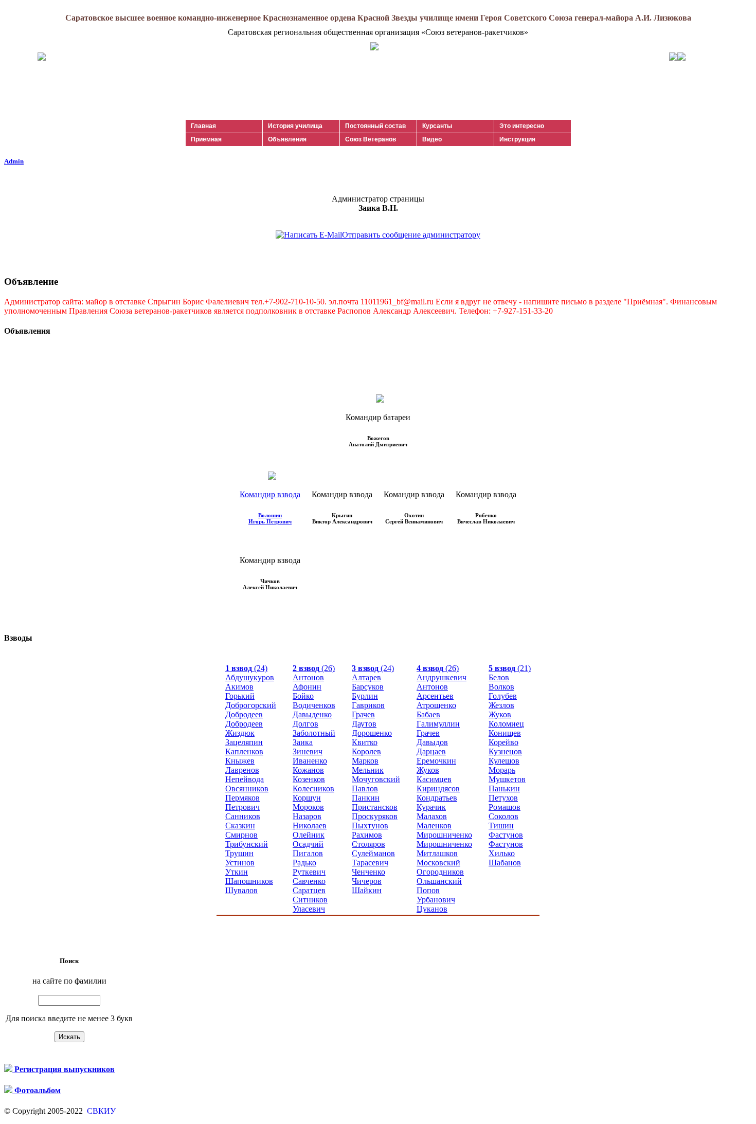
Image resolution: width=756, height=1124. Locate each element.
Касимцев (434, 779)
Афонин (307, 686)
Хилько (502, 853)
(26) (314, 668)
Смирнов (241, 834)
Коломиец (506, 723)
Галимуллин (438, 723)
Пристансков (375, 807)
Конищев (505, 733)
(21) (510, 668)
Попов (428, 890)
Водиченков (314, 705)
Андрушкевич (441, 677)
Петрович (242, 807)
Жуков (428, 770)
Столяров (368, 844)
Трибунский (246, 844)
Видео (432, 139)
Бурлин (365, 696)
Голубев (503, 696)
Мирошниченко (444, 834)
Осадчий (308, 844)
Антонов (308, 677)
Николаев (310, 825)
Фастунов (506, 834)
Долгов (305, 723)
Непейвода (244, 779)
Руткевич (309, 871)
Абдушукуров (249, 677)
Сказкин (240, 825)
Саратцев (309, 890)
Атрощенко (436, 705)
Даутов (364, 723)
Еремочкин (436, 760)
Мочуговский (376, 779)
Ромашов (504, 807)
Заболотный (314, 733)
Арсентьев (435, 696)
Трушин (239, 853)
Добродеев (244, 714)
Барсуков (368, 686)
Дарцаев (431, 751)
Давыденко (312, 714)
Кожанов (308, 770)
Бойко (303, 696)
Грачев (363, 714)
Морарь (502, 770)
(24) (246, 668)
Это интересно (521, 126)
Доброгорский (250, 705)
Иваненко (310, 760)
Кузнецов (505, 751)
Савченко (309, 881)
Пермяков (242, 797)
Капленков (244, 751)
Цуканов (432, 908)
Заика (303, 742)
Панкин (366, 797)
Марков (365, 760)
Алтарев (366, 677)
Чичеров (367, 881)
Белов (499, 677)
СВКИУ (100, 1111)
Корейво (503, 742)
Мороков (308, 807)
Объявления (287, 139)
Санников (242, 816)
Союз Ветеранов (370, 139)
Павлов (365, 788)
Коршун (307, 797)
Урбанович (436, 899)
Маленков (434, 825)
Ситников (310, 899)
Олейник (309, 834)
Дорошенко (372, 733)
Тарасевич (370, 862)
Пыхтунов (370, 825)
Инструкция (517, 139)
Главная (203, 126)
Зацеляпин (244, 742)
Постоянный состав (375, 126)
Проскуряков (375, 816)
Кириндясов (438, 788)
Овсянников (246, 788)
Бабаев (428, 714)
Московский (438, 862)
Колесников (313, 788)
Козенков (309, 779)
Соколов (503, 816)
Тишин (501, 825)
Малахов (432, 816)
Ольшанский (439, 881)
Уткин (236, 871)
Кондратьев (437, 797)
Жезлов (501, 705)
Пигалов (308, 853)
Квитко (364, 742)
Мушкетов (507, 779)
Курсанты (437, 126)
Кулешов (504, 760)
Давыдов (432, 742)
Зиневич (307, 751)
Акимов (239, 686)
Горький (240, 696)
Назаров (307, 816)
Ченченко (368, 871)
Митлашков (437, 853)
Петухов (503, 797)
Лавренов (242, 770)
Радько (304, 862)
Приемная (206, 139)
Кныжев (240, 760)
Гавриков (368, 705)
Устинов (240, 862)
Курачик (431, 807)
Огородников (440, 871)
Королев (366, 751)
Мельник (368, 770)
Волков (501, 686)
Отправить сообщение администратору (411, 234)
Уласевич (309, 908)
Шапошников (249, 881)
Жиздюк (240, 733)
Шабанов (505, 862)
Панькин (504, 788)
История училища (295, 126)
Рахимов (367, 834)
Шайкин (367, 890)
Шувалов (241, 890)
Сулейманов (373, 853)
